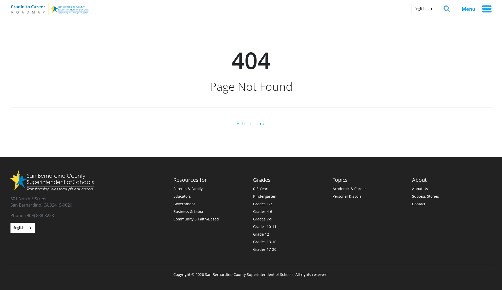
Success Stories (425, 196)
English (419, 8)
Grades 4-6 (262, 211)
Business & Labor (188, 211)
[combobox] (424, 9)
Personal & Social (348, 196)
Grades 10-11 (264, 226)
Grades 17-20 (264, 249)
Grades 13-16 (264, 241)
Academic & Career (349, 188)
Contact (418, 203)
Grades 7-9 (262, 219)
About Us (420, 188)
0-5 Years (261, 188)
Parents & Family (188, 188)
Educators (182, 196)
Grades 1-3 (262, 203)
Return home (251, 123)
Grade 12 (261, 234)
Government (184, 203)
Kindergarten (264, 196)
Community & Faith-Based (196, 219)
